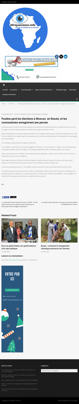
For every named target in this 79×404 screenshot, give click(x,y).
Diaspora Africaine (9, 94)
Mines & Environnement (43, 90)
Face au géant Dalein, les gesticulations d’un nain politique (19, 380)
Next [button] (76, 236)
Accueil (5, 90)
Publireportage (61, 90)
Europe (29, 114)
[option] (48, 235)
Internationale (26, 90)
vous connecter (14, 260)
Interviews (72, 90)
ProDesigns (74, 400)
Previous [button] (2, 236)
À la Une (16, 114)
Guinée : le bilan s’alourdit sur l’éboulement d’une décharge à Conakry (19, 389)
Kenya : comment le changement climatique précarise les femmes (19, 384)
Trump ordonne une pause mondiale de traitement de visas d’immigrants (18, 370)
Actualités (13, 90)
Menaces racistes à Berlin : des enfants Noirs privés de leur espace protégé (18, 376)
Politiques (45, 114)
